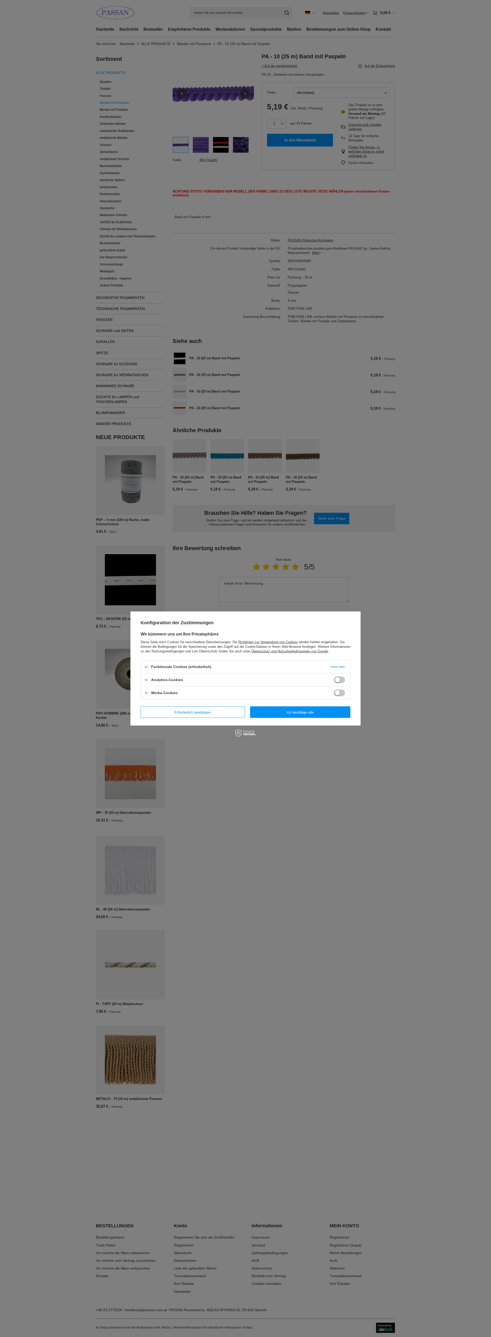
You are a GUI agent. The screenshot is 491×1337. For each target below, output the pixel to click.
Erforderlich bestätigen (192, 712)
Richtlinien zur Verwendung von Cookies (268, 642)
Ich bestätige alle (300, 712)
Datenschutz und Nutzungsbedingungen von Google (289, 651)
